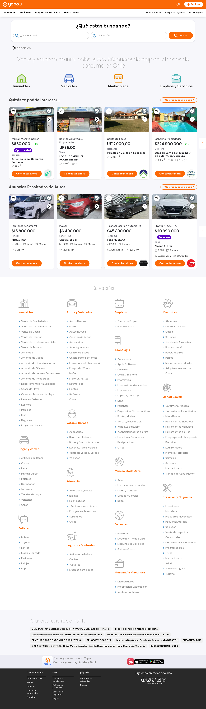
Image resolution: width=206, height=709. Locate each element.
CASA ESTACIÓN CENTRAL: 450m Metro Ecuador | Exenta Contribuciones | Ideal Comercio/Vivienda (88, 646)
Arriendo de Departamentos (38, 363)
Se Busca (74, 394)
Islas (23, 415)
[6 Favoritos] (157, 111)
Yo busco (74, 458)
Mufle (72, 373)
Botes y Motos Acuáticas (84, 442)
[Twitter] (153, 679)
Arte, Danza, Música (81, 490)
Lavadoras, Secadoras (130, 437)
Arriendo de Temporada (35, 378)
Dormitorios (28, 484)
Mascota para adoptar (178, 363)
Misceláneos (172, 416)
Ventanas (27, 499)
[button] (49, 119)
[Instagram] (148, 679)
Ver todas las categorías (86, 679)
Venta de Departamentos (36, 326)
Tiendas (83, 685)
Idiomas (73, 495)
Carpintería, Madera (177, 405)
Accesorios (76, 342)
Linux (120, 400)
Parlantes (123, 405)
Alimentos (171, 321)
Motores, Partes (78, 378)
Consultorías (172, 537)
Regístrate (32, 697)
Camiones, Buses (79, 352)
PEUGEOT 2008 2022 (99, 640)
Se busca (26, 489)
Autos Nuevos (77, 331)
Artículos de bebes (80, 554)
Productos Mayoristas (178, 516)
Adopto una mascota (178, 368)
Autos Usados (77, 321)
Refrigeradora (125, 442)
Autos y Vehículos (79, 312)
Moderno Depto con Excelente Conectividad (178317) (147, 640)
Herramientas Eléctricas (179, 421)
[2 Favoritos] (109, 111)
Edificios (26, 404)
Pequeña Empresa (176, 521)
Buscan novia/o (174, 347)
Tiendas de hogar (31, 494)
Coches (73, 559)
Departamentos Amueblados (38, 383)
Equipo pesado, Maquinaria (85, 363)
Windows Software (128, 426)
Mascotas (170, 312)
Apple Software (126, 364)
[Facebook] (143, 679)
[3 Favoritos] (13, 111)
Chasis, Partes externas (83, 357)
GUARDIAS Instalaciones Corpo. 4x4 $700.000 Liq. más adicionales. (71, 628)
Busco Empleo (125, 326)
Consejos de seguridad (174, 12)
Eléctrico (170, 442)
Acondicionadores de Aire (132, 432)
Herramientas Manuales (179, 426)
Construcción (172, 397)
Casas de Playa (30, 389)
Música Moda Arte (128, 471)
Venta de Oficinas (31, 337)
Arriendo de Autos (80, 337)
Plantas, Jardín (29, 473)
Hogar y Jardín (29, 449)
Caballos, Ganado (175, 326)
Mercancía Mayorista (130, 572)
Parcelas (26, 410)
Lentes (25, 547)
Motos (73, 326)
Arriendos (27, 352)
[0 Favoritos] (61, 111)
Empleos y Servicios (47, 12)
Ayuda (30, 682)
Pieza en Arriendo (31, 399)
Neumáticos (76, 383)
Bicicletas (123, 533)
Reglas (55, 698)
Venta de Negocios (176, 532)
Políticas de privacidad (57, 686)
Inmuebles (9, 12)
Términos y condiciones (58, 679)
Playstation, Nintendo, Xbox (133, 411)
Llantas (73, 389)
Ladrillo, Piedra (173, 447)
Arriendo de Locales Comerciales (40, 373)
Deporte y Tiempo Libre (131, 538)
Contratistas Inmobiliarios (180, 411)
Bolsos (25, 537)
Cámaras (122, 369)
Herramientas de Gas (177, 432)
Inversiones (172, 506)
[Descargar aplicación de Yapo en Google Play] (156, 661)
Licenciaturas (77, 501)
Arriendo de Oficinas (33, 368)
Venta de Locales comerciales (38, 342)
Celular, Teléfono (127, 374)
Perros (169, 357)
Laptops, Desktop (128, 395)
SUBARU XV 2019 (192, 640)
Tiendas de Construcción (180, 473)
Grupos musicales (127, 495)
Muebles (26, 478)
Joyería (25, 542)
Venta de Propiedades (34, 321)
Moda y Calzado (30, 553)
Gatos (169, 331)
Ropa (24, 568)
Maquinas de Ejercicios (130, 543)
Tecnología (122, 350)
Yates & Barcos (77, 423)
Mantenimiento (174, 468)
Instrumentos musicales (131, 485)
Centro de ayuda (195, 12)
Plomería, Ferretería (176, 452)
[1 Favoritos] (61, 198)
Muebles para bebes (81, 570)
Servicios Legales (175, 568)
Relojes (25, 563)
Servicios (170, 458)
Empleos (121, 312)
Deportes (121, 524)
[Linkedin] (158, 679)
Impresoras (124, 390)
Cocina (25, 463)
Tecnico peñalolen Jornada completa (136, 628)
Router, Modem (126, 416)
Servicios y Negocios (177, 497)
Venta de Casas (30, 331)
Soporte (30, 686)
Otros (24, 505)
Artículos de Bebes (32, 458)
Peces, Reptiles (174, 352)
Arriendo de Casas (32, 357)
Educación (74, 481)
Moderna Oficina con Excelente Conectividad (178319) (138, 634)
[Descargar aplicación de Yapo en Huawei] (130, 661)
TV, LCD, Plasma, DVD (129, 421)
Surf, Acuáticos (126, 549)
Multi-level (171, 511)
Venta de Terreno (31, 347)
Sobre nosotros (34, 678)
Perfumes (26, 558)
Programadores (174, 547)
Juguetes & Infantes (81, 545)
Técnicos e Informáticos (83, 506)
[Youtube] (164, 679)
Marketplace (71, 12)
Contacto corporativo (32, 691)
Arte (120, 480)
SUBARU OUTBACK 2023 (164, 646)
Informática (124, 380)
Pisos (24, 468)
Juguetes (74, 564)
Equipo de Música (79, 368)
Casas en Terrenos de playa (37, 394)
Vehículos (25, 12)
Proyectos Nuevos (32, 425)
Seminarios (75, 516)
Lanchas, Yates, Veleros (83, 447)
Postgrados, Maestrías (82, 511)
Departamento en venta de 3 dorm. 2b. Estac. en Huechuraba (67, 634)
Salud (168, 563)
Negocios (26, 420)
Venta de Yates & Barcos (84, 452)
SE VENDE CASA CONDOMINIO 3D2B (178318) (57, 640)
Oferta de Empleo (127, 321)
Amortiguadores (79, 347)
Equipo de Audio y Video (132, 385)
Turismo (170, 574)
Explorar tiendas (153, 12)
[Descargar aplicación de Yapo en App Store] (141, 661)
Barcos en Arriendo (80, 437)
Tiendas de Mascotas (178, 342)
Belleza (24, 528)
